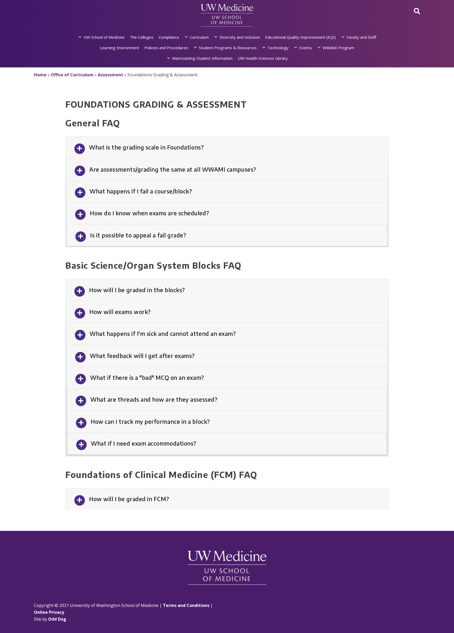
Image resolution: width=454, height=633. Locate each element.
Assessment (110, 75)
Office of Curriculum (72, 75)
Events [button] (305, 47)
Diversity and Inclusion (239, 37)
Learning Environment (119, 47)
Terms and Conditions (186, 605)
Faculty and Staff (361, 37)
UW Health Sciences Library (263, 58)
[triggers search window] (417, 11)
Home (40, 75)
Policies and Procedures (166, 47)
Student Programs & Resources (228, 47)
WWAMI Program (338, 47)
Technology (277, 47)
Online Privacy (49, 612)
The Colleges (141, 37)
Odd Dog (57, 619)
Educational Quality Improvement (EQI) (300, 37)
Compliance (169, 37)
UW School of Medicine (104, 37)
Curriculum (199, 37)
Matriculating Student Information (202, 58)
